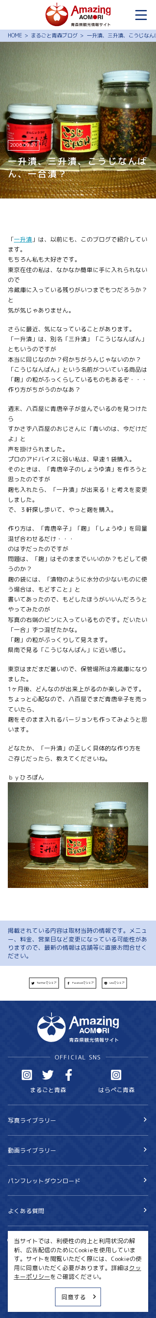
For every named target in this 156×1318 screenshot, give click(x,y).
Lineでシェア (117, 983)
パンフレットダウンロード (44, 1181)
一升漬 (23, 239)
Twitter (48, 1075)
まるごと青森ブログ (54, 36)
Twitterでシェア (46, 983)
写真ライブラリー (32, 1120)
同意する (74, 1297)
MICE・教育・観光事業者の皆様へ (54, 1273)
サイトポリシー (29, 1288)
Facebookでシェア (83, 983)
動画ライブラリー (32, 1150)
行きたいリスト (41, 1254)
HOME (15, 36)
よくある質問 (26, 1211)
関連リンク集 (26, 1302)
